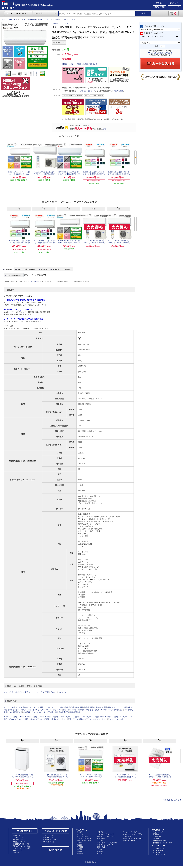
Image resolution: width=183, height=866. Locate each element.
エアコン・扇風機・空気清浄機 (31, 19)
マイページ (174, 7)
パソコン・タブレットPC (106, 836)
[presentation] (7, 269)
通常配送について (19, 839)
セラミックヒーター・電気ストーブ (17, 710)
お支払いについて (19, 837)
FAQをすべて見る (49, 842)
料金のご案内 (118, 91)
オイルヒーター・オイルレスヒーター (47, 710)
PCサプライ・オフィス (105, 845)
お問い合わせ (55, 850)
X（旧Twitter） (158, 850)
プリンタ (100, 840)
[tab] (7, 269)
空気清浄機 (63, 707)
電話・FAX (101, 847)
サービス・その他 (129, 840)
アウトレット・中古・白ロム (133, 838)
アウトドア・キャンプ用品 (132, 834)
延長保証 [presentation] (44, 269)
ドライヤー (101, 832)
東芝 (26, 692)
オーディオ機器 (82, 836)
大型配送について (19, 842)
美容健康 (80, 853)
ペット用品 (127, 836)
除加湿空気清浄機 (76, 707)
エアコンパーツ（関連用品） (112, 710)
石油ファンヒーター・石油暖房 (120, 707)
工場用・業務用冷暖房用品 (58, 712)
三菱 (47, 692)
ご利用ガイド (174, 3)
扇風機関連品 (75, 712)
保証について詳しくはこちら (152, 36)
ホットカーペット (70, 710)
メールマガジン (158, 848)
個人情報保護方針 (159, 840)
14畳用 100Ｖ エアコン (103, 717)
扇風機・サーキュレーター (48, 707)
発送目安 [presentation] (56, 269)
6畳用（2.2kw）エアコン (22, 717)
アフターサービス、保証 (21, 848)
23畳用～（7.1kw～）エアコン (65, 19)
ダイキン (53, 692)
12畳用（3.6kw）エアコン (83, 717)
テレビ (79, 832)
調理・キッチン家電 (84, 840)
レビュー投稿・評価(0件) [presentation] (26, 269)
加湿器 (104, 707)
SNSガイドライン (159, 854)
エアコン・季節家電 (84, 838)
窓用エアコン (73, 719)
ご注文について (48, 835)
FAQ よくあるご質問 (57, 831)
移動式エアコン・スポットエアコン (93, 719)
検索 (143, 13)
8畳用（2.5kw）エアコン (42, 717)
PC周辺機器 (101, 838)
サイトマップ (158, 832)
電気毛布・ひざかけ (85, 710)
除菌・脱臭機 (95, 707)
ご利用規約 (157, 836)
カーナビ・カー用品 (130, 832)
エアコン (48, 19)
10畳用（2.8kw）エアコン (62, 717)
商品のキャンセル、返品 (21, 846)
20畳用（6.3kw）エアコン (32, 719)
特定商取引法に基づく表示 (162, 843)
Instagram (156, 852)
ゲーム (99, 849)
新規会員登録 (159, 7)
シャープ (7, 692)
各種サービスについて (51, 839)
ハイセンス (62, 692)
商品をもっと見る (173, 800)
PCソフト (100, 853)
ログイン (159, 3)
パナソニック (34, 692)
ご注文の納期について (21, 844)
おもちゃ (100, 851)
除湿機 (86, 707)
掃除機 (79, 851)
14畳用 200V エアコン (121, 717)
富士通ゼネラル (18, 692)
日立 (42, 692)
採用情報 (156, 834)
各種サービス (18, 850)
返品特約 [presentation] (68, 269)
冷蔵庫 (79, 843)
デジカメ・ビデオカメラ (105, 834)
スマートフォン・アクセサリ (107, 843)
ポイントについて (49, 837)
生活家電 (80, 847)
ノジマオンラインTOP (9, 19)
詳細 (104, 129)
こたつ (97, 710)
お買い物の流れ (18, 835)
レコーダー (81, 834)
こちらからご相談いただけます (161, 53)
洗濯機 (79, 849)
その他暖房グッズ (15, 712)
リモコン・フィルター (116, 719)
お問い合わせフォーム (87, 91)
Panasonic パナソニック (60, 23)
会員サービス (18, 852)
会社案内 (156, 838)
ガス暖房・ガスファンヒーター (35, 712)
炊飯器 (79, 845)
